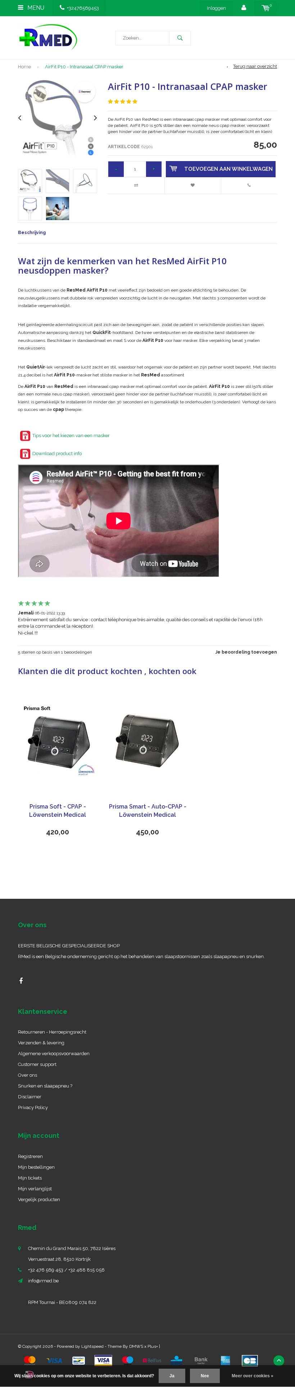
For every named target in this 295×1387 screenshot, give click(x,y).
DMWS (136, 1346)
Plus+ (153, 1346)
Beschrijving (32, 232)
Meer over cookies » (252, 1375)
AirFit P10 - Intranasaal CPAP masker (84, 66)
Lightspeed (92, 1346)
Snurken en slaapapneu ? (45, 1086)
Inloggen (216, 8)
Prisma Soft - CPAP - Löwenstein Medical (57, 810)
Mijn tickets (30, 1178)
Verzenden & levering (41, 1042)
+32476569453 (83, 8)
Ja (171, 1375)
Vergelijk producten (39, 1199)
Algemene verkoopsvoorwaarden (54, 1053)
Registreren (30, 1156)
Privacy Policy (33, 1107)
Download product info (57, 453)
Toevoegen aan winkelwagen (228, 169)
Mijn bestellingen (36, 1167)
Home (24, 66)
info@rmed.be (43, 1280)
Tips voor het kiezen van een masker (71, 435)
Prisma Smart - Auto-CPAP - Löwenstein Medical (147, 810)
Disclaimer (29, 1096)
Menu (35, 7)
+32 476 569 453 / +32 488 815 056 (66, 1270)
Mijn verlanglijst (35, 1188)
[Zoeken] (180, 38)
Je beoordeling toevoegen (246, 652)
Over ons (27, 1075)
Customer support (37, 1064)
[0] (266, 8)
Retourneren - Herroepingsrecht (52, 1032)
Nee (205, 1375)
